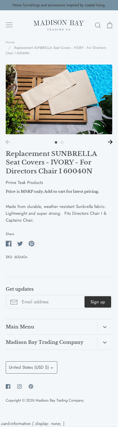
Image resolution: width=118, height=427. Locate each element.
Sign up (98, 302)
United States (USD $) (29, 367)
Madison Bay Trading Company (59, 400)
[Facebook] (8, 386)
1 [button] (56, 142)
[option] (59, 99)
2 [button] (62, 142)
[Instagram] (19, 386)
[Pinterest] (31, 386)
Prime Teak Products (24, 182)
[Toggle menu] (9, 25)
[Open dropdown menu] (104, 327)
